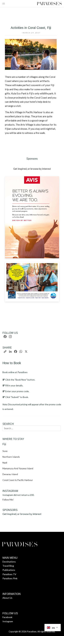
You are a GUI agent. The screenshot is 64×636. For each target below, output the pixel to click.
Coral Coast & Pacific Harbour (17, 480)
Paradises (31, 631)
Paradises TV (9, 574)
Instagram (7, 621)
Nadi (4, 462)
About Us (7, 597)
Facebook (7, 617)
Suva (4, 451)
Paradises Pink (9, 578)
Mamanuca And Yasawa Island (17, 468)
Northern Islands (11, 456)
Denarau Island (10, 474)
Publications (8, 569)
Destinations (9, 561)
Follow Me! (8, 499)
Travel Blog (8, 565)
